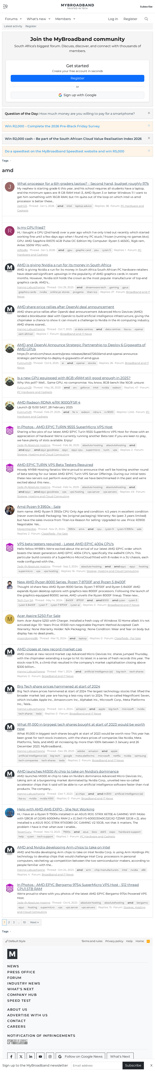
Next (33, 922)
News (13, 966)
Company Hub (22, 995)
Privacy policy (114, 941)
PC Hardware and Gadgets (34, 392)
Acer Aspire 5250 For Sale (38, 616)
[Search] (146, 19)
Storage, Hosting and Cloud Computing (43, 454)
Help (129, 941)
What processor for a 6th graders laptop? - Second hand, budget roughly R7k (83, 184)
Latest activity (13, 26)
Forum (14, 978)
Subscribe (133, 1065)
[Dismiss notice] (148, 113)
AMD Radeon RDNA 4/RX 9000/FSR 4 (48, 402)
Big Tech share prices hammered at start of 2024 (58, 686)
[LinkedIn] (31, 1057)
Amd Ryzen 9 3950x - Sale (39, 507)
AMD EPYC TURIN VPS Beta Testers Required (55, 465)
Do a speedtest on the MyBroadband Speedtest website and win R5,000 (64, 151)
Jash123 (22, 205)
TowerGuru (24, 831)
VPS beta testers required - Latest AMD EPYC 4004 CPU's (65, 544)
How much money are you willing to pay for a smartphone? (87, 114)
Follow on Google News (84, 1056)
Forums (11, 19)
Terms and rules (92, 941)
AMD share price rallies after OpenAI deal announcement (65, 307)
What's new (36, 19)
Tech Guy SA (25, 600)
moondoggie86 (27, 638)
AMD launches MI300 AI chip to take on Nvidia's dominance (68, 771)
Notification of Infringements (41, 1036)
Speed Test (19, 1001)
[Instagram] (50, 1057)
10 (24, 922)
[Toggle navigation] (5, 6)
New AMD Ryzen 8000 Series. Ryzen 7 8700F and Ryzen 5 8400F (71, 582)
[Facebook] (11, 1057)
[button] (21, 19)
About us (17, 1009)
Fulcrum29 (24, 363)
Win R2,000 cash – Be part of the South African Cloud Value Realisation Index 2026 (73, 139)
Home (140, 941)
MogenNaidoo (26, 529)
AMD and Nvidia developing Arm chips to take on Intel (63, 847)
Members (63, 19)
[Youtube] (40, 1057)
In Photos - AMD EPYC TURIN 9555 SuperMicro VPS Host (65, 427)
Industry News (23, 983)
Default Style (16, 941)
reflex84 (22, 250)
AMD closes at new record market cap (49, 649)
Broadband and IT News (76, 333)
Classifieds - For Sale (54, 533)
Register (30, 26)
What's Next (20, 989)
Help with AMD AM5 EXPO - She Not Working (55, 809)
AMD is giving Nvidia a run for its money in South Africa (64, 265)
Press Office (21, 972)
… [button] (19, 922)
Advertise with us (27, 1015)
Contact (16, 1021)
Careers (16, 1026)
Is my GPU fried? (31, 227)
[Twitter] (21, 1057)
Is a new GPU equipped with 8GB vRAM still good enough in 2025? (74, 378)
